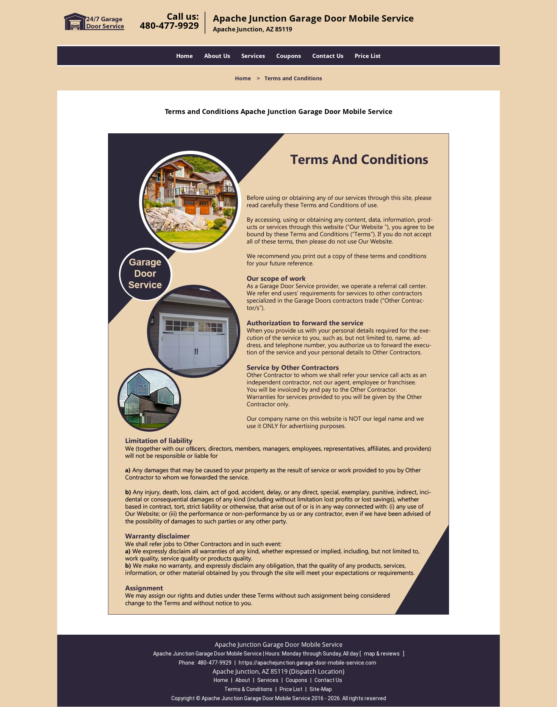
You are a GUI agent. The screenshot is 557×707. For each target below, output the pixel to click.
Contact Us (327, 55)
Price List (368, 55)
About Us (217, 55)
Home (184, 55)
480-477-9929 (169, 25)
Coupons (288, 55)
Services (253, 55)
